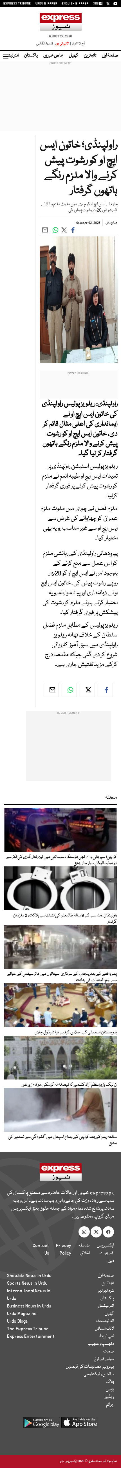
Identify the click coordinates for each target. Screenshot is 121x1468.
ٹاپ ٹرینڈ (106, 1336)
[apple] (79, 1424)
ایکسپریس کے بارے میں (105, 1253)
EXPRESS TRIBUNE (17, 3)
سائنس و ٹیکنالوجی (99, 1374)
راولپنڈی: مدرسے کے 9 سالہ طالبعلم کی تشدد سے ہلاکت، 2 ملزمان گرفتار (65, 918)
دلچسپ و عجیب (101, 1344)
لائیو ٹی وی (62, 43)
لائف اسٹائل (104, 1328)
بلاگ (110, 1382)
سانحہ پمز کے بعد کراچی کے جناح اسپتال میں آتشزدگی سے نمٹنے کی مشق (62, 1140)
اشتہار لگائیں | (45, 43)
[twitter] (88, 690)
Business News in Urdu (29, 1306)
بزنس (110, 1389)
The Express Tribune (28, 1328)
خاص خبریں (53, 55)
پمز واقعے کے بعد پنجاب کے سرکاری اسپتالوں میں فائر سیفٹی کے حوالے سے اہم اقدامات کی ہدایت (62, 977)
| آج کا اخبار (77, 43)
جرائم (110, 1404)
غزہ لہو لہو (106, 1291)
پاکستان (31, 55)
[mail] (52, 690)
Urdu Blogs (17, 1321)
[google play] (41, 1424)
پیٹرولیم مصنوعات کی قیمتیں (90, 1366)
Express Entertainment (31, 1336)
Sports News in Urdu (27, 1283)
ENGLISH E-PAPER (75, 3)
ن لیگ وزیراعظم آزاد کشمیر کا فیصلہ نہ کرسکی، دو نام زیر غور (69, 1084)
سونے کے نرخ (104, 1359)
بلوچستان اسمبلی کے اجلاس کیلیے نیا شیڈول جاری (76, 1032)
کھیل (73, 55)
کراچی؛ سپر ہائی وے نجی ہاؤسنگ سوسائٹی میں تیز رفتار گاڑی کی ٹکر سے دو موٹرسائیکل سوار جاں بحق (61, 860)
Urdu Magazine (22, 1313)
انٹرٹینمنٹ (105, 1321)
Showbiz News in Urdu (29, 1275)
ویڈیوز (109, 1397)
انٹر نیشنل (106, 1306)
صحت (108, 1351)
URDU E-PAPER (46, 3)
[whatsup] (70, 690)
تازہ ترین (90, 55)
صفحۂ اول (110, 55)
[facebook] (106, 690)
